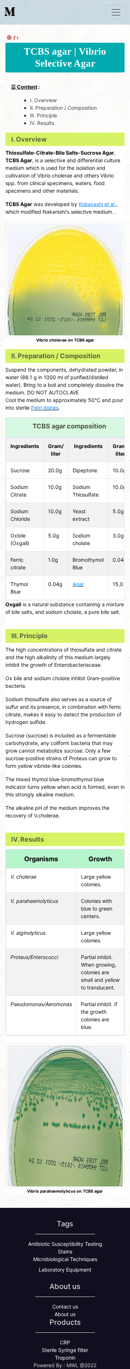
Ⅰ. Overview (43, 100)
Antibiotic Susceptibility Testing (65, 1244)
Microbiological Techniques (65, 1259)
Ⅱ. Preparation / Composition (63, 108)
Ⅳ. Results (42, 123)
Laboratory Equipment (65, 1270)
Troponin (65, 1358)
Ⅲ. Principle (43, 115)
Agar (78, 584)
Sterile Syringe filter (65, 1350)
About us (65, 1314)
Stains (65, 1251)
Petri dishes (44, 408)
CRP (65, 1342)
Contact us (65, 1306)
